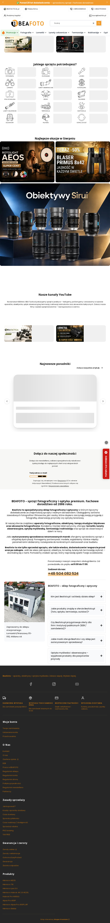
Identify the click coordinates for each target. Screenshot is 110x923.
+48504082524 (79, 9)
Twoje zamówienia (11, 728)
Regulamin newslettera (13, 787)
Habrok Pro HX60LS (11, 896)
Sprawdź (29, 50)
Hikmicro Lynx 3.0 (10, 888)
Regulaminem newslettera (59, 486)
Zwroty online (9, 849)
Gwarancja (7, 861)
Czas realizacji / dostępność (15, 822)
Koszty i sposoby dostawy (14, 810)
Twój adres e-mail (38, 473)
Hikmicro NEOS (9, 880)
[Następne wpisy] (103, 401)
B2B (4, 763)
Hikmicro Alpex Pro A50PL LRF (15, 904)
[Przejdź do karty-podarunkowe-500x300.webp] (18, 44)
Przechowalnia (9, 736)
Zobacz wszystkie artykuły (88, 368)
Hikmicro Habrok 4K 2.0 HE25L (16, 892)
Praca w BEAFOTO (10, 767)
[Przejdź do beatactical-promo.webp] (18, 333)
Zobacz (19, 75)
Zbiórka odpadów (11, 865)
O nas (5, 755)
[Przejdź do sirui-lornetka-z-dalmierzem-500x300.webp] (70, 333)
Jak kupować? (9, 806)
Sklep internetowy (54, 919)
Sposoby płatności (11, 818)
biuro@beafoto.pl (99, 15)
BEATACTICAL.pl (13, 9)
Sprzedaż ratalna (10, 826)
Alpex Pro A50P (9, 900)
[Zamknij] (106, 442)
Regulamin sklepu (11, 771)
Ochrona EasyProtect (12, 857)
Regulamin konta (10, 775)
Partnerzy (7, 791)
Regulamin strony (10, 779)
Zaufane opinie (10, 759)
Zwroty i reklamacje (11, 853)
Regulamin (62, 481)
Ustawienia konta (10, 732)
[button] (98, 23)
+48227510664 (100, 9)
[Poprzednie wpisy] (7, 401)
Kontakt (6, 751)
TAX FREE (6, 834)
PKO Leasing (8, 830)
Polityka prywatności (12, 783)
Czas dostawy (9, 814)
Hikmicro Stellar (9, 908)
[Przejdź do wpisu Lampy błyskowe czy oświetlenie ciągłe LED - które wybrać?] (55, 388)
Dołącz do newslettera (42, 476)
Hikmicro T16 (8, 884)
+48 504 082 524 (63, 573)
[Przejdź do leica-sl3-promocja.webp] (70, 44)
